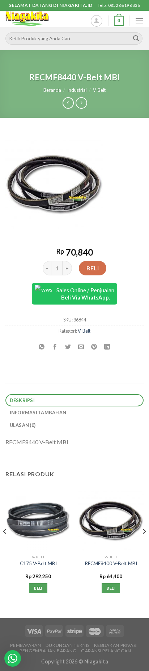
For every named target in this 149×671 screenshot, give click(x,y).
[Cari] (136, 38)
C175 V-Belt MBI (38, 563)
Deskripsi (22, 400)
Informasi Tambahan (38, 412)
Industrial (77, 90)
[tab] (74, 400)
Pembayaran (25, 645)
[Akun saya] (96, 21)
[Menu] (139, 21)
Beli (92, 268)
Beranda (52, 90)
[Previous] (5, 546)
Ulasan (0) (23, 425)
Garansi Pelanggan (106, 650)
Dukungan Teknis (68, 645)
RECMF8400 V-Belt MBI (111, 563)
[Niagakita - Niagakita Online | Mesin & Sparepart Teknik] (41, 19)
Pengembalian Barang (48, 650)
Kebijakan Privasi (115, 645)
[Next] (144, 546)
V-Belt (99, 90)
